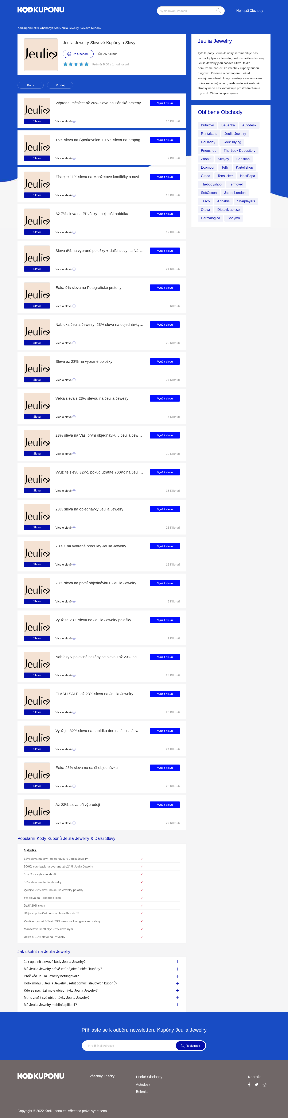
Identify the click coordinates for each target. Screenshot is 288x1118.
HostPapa (247, 176)
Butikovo (207, 125)
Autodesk (249, 125)
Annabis (223, 201)
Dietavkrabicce (228, 209)
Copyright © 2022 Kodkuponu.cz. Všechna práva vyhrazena (62, 1111)
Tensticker (225, 176)
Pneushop (208, 150)
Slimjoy (223, 159)
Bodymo (233, 218)
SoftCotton (209, 193)
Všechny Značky (102, 1076)
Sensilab (243, 159)
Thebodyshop (211, 184)
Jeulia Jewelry (235, 133)
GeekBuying (232, 142)
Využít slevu (165, 103)
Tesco (205, 201)
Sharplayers (246, 201)
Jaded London (235, 193)
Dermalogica (210, 218)
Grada (205, 176)
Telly (225, 167)
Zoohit (205, 159)
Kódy (30, 85)
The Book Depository (239, 150)
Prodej (60, 85)
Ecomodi (207, 167)
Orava (205, 209)
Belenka (142, 1092)
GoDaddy (208, 142)
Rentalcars (209, 133)
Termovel (236, 184)
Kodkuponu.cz (26, 28)
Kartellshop (244, 167)
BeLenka (228, 125)
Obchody (46, 28)
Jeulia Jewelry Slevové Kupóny (80, 28)
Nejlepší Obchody (249, 10)
